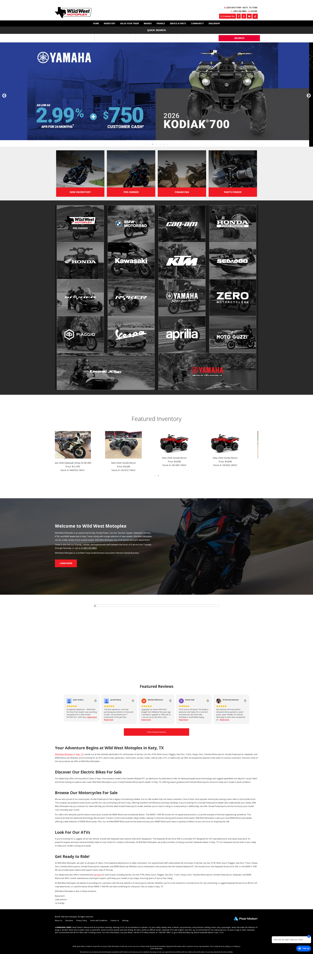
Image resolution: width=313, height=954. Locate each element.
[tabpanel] (80, 347)
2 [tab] (158, 371)
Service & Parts (178, 23)
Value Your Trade (129, 23)
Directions (69, 816)
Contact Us (114, 816)
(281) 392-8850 (90, 444)
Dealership (214, 23)
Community (197, 23)
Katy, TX (79, 650)
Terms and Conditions (98, 816)
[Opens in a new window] (255, 16)
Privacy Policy (81, 816)
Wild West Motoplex (64, 650)
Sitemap (125, 816)
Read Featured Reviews (156, 628)
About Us (58, 816)
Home (96, 23)
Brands (148, 23)
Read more (92, 613)
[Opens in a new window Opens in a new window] (239, 16)
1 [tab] (154, 371)
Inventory (109, 23)
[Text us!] (303, 949)
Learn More (66, 459)
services (97, 770)
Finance (160, 23)
